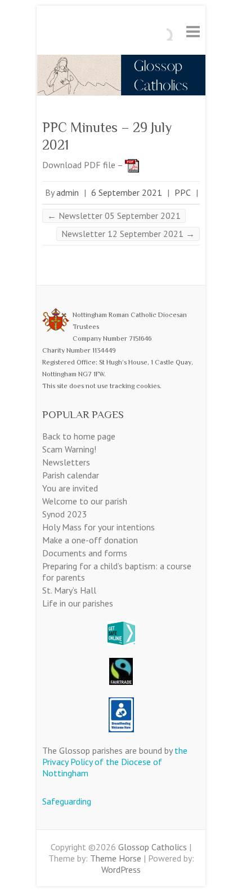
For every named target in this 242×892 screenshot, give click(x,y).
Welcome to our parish (84, 501)
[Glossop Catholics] (121, 60)
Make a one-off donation (90, 540)
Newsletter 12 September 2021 (128, 233)
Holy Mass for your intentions (98, 527)
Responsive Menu (193, 31)
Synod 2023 (64, 514)
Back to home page (78, 436)
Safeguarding (66, 801)
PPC (182, 192)
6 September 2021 (126, 192)
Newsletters (66, 462)
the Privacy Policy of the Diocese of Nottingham (114, 762)
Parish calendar (70, 475)
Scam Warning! (69, 449)
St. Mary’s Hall (69, 590)
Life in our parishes (77, 603)
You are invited (70, 488)
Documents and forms (84, 553)
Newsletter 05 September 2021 (114, 215)
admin (67, 192)
